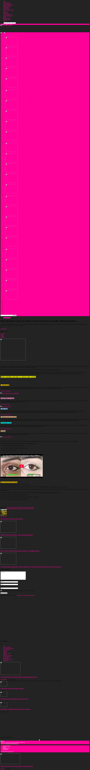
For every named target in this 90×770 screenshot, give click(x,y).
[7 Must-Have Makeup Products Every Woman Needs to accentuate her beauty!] (12, 172)
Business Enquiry (6, 18)
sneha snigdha (3, 328)
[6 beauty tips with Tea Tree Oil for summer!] (4, 686)
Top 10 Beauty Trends (7, 14)
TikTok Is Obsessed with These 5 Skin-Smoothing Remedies (18, 46)
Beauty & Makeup (7, 4)
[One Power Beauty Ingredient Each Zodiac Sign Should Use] (12, 76)
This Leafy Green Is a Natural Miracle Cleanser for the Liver (18, 279)
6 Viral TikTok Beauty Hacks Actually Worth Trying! (17, 88)
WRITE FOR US (7, 19)
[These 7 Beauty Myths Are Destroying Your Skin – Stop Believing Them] (12, 55)
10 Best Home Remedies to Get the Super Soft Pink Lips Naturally (19, 508)
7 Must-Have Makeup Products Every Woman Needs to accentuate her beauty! (22, 173)
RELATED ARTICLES (6, 519)
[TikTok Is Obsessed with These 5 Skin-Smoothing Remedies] (12, 45)
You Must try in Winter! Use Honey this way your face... (16, 709)
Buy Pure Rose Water (5, 404)
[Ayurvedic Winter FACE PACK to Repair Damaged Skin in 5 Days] (10, 674)
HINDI (4, 17)
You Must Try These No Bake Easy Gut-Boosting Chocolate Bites (19, 247)
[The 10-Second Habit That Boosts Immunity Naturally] (12, 257)
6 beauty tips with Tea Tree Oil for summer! (12, 688)
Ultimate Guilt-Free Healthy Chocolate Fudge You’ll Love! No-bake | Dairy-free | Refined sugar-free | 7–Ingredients (30, 289)
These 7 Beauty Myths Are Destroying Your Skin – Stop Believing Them (21, 57)
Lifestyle (5, 20)
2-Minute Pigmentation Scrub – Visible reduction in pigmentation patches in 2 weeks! (23, 141)
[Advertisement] (24, 29)
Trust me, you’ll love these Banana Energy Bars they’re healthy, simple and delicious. (23, 205)
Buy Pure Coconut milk (5, 390)
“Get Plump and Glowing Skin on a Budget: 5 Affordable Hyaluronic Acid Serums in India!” (25, 183)
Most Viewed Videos (7, 15)
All (3, 646)
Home (4, 1)
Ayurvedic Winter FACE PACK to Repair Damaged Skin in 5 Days (19, 677)
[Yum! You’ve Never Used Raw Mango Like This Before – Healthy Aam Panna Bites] (12, 298)
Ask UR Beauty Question (8, 9)
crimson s (2, 768)
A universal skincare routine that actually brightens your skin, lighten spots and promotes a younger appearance (29, 67)
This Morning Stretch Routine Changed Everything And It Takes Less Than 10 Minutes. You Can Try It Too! (28, 216)
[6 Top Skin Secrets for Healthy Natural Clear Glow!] (4, 696)
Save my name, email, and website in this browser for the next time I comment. (18, 590)
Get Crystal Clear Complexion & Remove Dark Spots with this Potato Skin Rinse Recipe (24, 163)
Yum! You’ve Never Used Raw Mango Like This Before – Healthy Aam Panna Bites (23, 300)
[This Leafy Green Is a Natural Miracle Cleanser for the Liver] (12, 278)
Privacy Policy (6, 13)
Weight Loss (5, 660)
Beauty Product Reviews (8, 5)
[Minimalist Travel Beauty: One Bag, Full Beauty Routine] (12, 129)
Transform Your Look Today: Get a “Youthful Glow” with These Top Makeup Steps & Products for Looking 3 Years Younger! (32, 194)
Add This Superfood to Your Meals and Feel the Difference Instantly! (20, 236)
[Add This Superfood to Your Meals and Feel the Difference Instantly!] (12, 235)
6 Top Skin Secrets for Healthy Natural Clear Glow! (14, 699)
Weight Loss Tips (6, 6)
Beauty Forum (6, 8)
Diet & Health (6, 7)
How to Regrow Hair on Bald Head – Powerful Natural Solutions (20, 507)
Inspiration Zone (6, 653)
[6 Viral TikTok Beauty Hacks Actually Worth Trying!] (12, 86)
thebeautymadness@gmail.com (11, 743)
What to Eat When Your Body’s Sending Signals (16, 268)
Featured (5, 650)
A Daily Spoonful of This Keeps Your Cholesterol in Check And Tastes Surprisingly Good (24, 226)
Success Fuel (6, 658)
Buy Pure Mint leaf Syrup (6, 414)
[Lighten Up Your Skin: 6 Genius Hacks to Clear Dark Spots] (10, 763)
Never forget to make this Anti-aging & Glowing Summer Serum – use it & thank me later (24, 152)
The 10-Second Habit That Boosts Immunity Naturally (17, 258)
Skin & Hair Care (6, 2)
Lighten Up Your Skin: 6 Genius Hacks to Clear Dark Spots (17, 766)
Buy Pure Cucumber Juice (6, 428)
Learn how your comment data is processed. (26, 595)
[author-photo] (4, 515)
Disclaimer (5, 12)
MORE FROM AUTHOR (17, 519)
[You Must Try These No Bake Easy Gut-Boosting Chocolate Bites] (12, 245)
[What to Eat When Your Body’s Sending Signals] (12, 267)
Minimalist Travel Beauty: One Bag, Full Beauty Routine (18, 130)
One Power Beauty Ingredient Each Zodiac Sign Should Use (18, 77)
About (4, 11)
